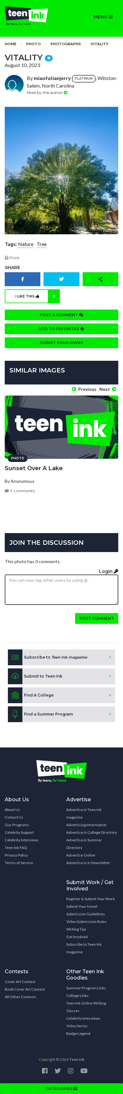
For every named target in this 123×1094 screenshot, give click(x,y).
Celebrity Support (19, 832)
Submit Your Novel (81, 906)
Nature (25, 244)
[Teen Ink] (31, 15)
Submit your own (61, 342)
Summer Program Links (86, 988)
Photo (33, 43)
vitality (99, 43)
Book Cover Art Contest (25, 989)
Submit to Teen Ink (43, 676)
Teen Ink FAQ (16, 847)
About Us (12, 809)
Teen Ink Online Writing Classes (86, 1007)
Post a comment (59, 314)
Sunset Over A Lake (34, 468)
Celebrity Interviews (22, 840)
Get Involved (77, 936)
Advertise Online (80, 855)
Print (14, 257)
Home (10, 43)
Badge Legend (78, 1033)
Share (12, 267)
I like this (35, 296)
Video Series (77, 1025)
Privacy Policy (16, 855)
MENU (101, 17)
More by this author (45, 92)
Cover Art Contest (20, 981)
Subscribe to (55, 657)
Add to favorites (59, 328)
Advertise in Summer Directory (84, 844)
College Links (77, 995)
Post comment (96, 618)
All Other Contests (20, 996)
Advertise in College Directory (91, 832)
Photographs (65, 43)
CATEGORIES (59, 1088)
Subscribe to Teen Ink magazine (84, 948)
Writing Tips (76, 929)
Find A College (39, 695)
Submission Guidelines (85, 914)
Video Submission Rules (86, 921)
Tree (42, 244)
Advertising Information (86, 824)
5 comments (22, 491)
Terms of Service (19, 862)
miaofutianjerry (52, 78)
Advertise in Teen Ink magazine (84, 813)
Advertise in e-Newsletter (88, 862)
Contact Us (14, 817)
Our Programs (17, 824)
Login (106, 571)
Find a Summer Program (48, 714)
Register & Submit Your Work (90, 898)
